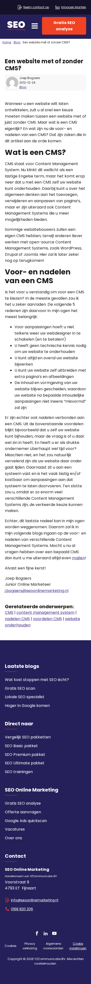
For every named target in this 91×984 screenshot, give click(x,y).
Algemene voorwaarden (53, 946)
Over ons (13, 838)
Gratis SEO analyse (64, 26)
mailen (78, 558)
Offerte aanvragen (23, 812)
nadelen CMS (17, 619)
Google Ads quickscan (26, 821)
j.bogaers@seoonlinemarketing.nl (36, 590)
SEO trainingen (19, 772)
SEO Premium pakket (25, 754)
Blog (22, 87)
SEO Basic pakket (21, 746)
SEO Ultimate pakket (24, 763)
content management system (45, 612)
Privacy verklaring (30, 946)
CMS (9, 612)
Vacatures (15, 829)
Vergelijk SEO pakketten (28, 737)
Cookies (11, 946)
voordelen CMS (47, 619)
